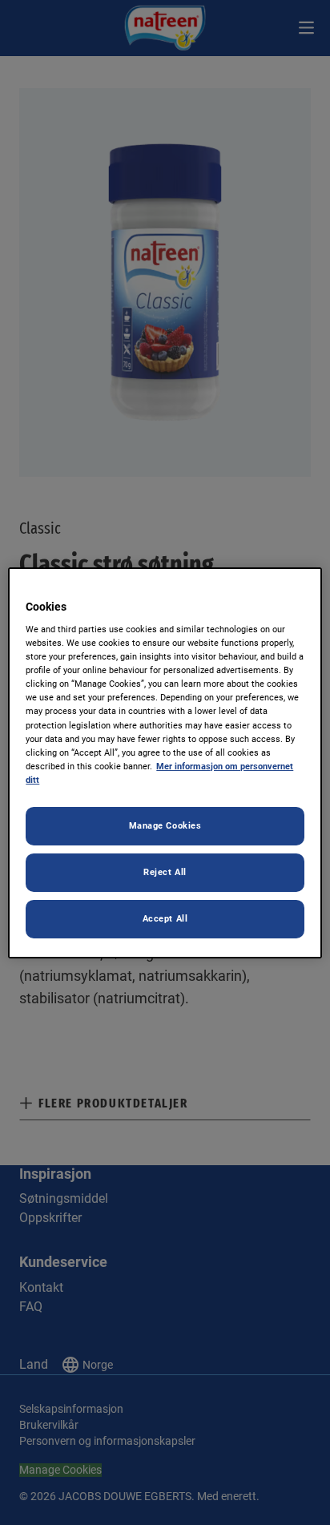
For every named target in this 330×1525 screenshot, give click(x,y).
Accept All (165, 918)
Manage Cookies (165, 825)
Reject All (165, 871)
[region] (164, 762)
